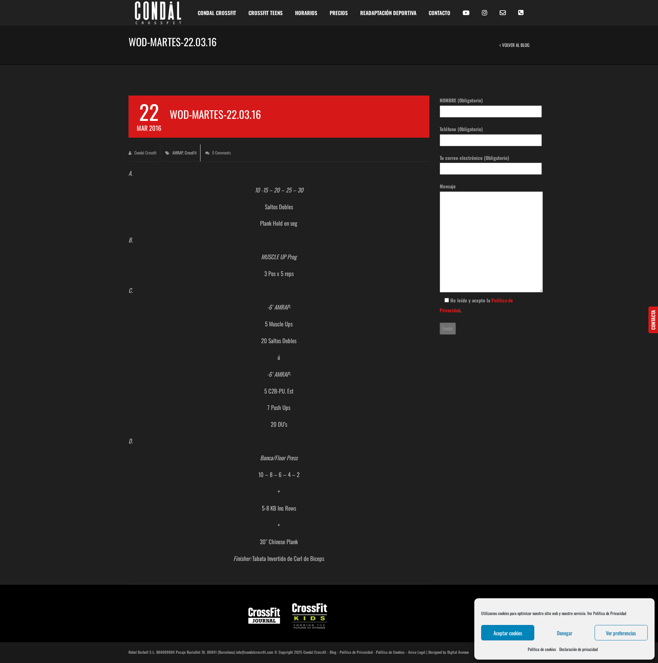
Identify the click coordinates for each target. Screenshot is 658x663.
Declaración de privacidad (578, 649)
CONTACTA (653, 320)
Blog (333, 652)
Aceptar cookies (508, 633)
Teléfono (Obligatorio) (461, 129)
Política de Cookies (390, 652)
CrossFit (191, 152)
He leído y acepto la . (476, 305)
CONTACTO (439, 12)
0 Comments (221, 152)
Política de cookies (542, 649)
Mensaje (448, 186)
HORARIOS (306, 12)
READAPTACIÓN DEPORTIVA (388, 12)
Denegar (564, 633)
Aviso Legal (416, 652)
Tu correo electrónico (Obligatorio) (474, 157)
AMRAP (177, 152)
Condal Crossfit (145, 152)
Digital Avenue (458, 652)
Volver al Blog (515, 44)
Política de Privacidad (356, 652)
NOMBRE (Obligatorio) (461, 100)
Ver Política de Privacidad (606, 613)
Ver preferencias (621, 633)
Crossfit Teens (265, 12)
